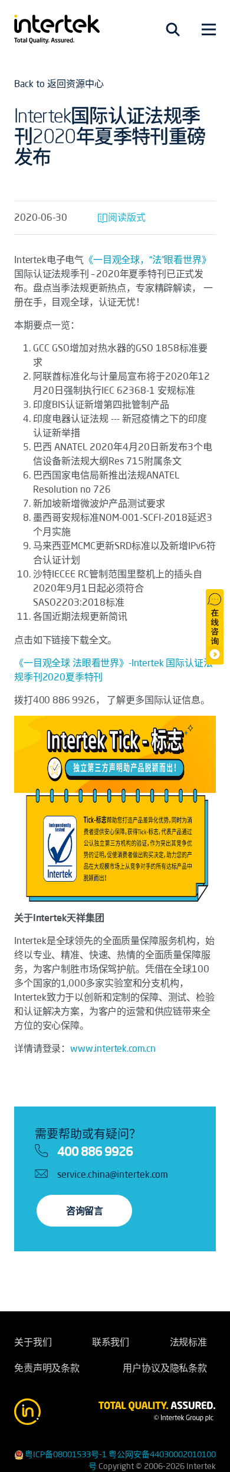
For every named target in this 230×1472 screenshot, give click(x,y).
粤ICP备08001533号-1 (66, 1454)
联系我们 (110, 1342)
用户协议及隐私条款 (165, 1368)
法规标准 (188, 1342)
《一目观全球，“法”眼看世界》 (147, 259)
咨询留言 (84, 1211)
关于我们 (32, 1342)
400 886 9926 (95, 1151)
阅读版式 (127, 217)
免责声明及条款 (47, 1368)
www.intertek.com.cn (113, 1048)
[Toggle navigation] (173, 29)
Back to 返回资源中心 (59, 83)
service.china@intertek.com (112, 1174)
